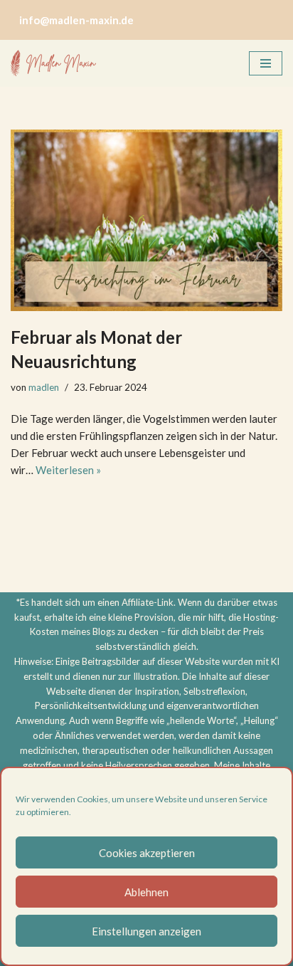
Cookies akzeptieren (147, 852)
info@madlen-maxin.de (76, 20)
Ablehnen (146, 892)
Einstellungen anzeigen (146, 931)
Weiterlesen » (68, 469)
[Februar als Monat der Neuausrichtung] (146, 220)
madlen (43, 387)
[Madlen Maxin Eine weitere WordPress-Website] (53, 63)
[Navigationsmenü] (265, 63)
